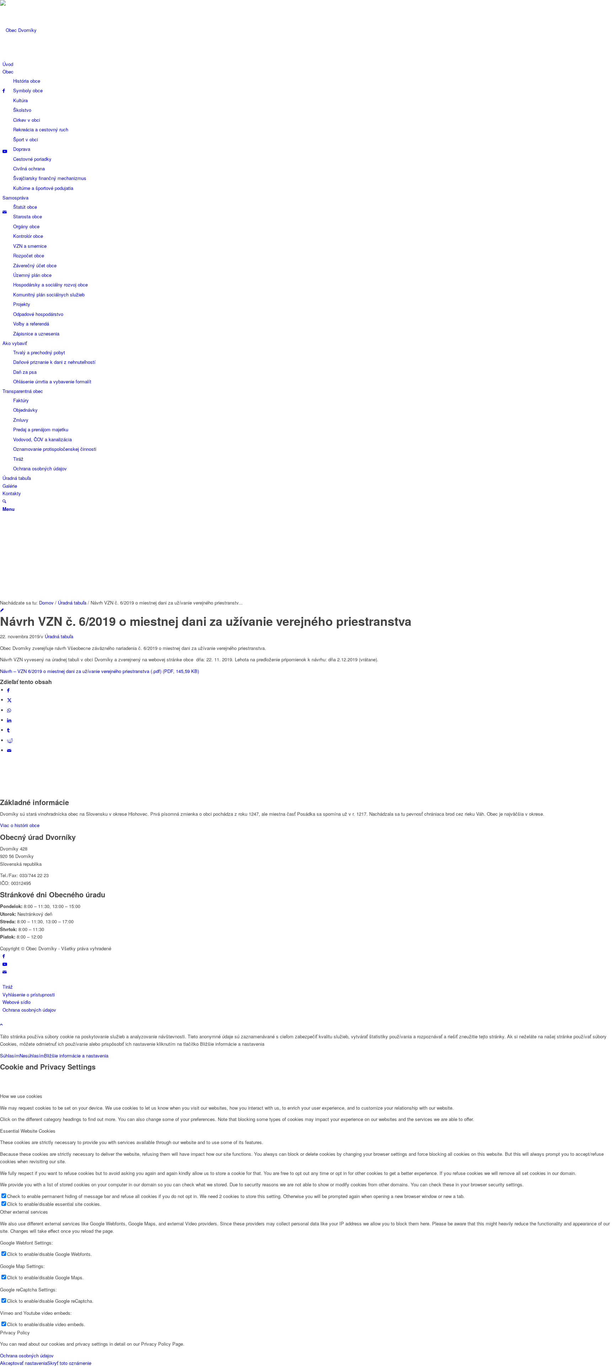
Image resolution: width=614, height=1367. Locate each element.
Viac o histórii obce (19, 825)
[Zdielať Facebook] (8, 690)
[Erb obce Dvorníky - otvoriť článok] (2, 610)
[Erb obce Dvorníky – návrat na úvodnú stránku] (53, 30)
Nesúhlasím (32, 1055)
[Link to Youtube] (4, 151)
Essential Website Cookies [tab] (27, 1130)
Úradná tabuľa (59, 636)
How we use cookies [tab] (21, 1096)
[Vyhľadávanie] (4, 501)
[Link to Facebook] (3, 90)
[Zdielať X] (9, 699)
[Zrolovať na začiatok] (1, 1024)
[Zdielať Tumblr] (8, 730)
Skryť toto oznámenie (69, 1363)
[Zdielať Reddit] (10, 740)
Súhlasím (10, 1055)
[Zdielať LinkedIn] (9, 720)
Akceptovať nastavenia (23, 1363)
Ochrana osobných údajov (27, 1355)
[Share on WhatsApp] (9, 710)
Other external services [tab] (24, 1211)
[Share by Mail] (9, 750)
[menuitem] (308, 64)
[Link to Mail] (4, 211)
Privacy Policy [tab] (15, 1332)
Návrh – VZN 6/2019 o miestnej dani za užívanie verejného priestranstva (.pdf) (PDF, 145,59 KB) (99, 671)
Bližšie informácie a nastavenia (76, 1055)
